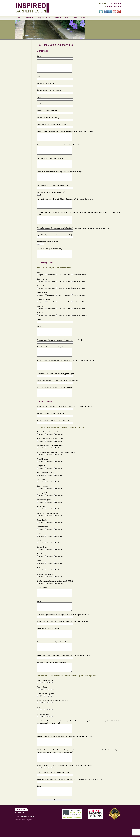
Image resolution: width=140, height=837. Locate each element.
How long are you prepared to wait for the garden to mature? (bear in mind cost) (64, 736)
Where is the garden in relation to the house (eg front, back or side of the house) (64, 406)
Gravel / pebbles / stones (45, 680)
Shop (75, 18)
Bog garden (41, 506)
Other (39, 320)
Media (67, 18)
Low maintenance (43, 714)
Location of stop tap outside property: (49, 248)
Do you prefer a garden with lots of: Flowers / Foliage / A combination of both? (64, 655)
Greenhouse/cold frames (45, 472)
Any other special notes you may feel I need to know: (55, 387)
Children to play (42, 279)
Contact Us (84, 18)
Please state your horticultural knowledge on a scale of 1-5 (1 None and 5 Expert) (65, 765)
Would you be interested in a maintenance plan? (53, 772)
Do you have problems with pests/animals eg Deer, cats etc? (57, 380)
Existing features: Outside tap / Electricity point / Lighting (56, 374)
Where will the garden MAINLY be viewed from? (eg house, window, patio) (62, 621)
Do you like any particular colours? (48, 628)
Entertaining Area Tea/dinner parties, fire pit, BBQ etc (55, 581)
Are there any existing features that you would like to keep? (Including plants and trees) (67, 360)
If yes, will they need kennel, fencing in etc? (52, 158)
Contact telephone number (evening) (49, 90)
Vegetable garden (43, 459)
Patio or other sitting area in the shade (50, 439)
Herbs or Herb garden (44, 499)
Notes (39, 326)
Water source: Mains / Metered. (47, 242)
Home (19, 18)
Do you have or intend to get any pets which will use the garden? (59, 145)
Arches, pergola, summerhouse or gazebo (51, 493)
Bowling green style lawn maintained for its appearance (56, 452)
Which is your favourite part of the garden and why (54, 347)
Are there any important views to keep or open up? (54, 420)
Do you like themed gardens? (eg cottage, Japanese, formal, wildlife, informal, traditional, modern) (71, 779)
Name (39, 56)
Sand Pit (39, 554)
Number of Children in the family (48, 117)
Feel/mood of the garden (45, 694)
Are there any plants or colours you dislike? (51, 662)
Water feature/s (42, 479)
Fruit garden (41, 466)
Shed (38, 567)
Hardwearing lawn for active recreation (50, 445)
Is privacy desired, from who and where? (51, 413)
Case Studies (29, 18)
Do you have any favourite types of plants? (51, 642)
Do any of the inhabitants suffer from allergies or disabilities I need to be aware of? (65, 131)
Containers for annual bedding (47, 513)
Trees (39, 533)
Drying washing (42, 292)
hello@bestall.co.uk (114, 6)
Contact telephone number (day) (48, 83)
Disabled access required (45, 574)
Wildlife (39, 540)
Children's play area (43, 486)
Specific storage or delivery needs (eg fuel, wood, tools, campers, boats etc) (63, 614)
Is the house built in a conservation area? (51, 192)
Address (39, 63)
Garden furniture (42, 527)
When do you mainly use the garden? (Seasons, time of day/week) (60, 340)
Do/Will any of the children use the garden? (51, 124)
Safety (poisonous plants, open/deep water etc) (53, 700)
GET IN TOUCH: (21, 809)
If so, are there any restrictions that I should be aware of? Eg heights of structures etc (66, 199)
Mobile (39, 97)
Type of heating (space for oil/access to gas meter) (54, 235)
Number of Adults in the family (47, 111)
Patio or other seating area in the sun (49, 432)
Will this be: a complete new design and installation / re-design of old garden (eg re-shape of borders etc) (73, 228)
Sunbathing (41, 313)
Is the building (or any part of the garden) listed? (53, 185)
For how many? (42, 588)
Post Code (40, 76)
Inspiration (57, 18)
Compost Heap (42, 547)
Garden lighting (42, 520)
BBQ (38, 272)
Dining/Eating (41, 286)
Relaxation (40, 306)
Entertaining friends (43, 299)
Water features (42, 687)
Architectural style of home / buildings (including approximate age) (59, 172)
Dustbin (39, 560)
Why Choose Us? (44, 18)
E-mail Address (42, 104)
